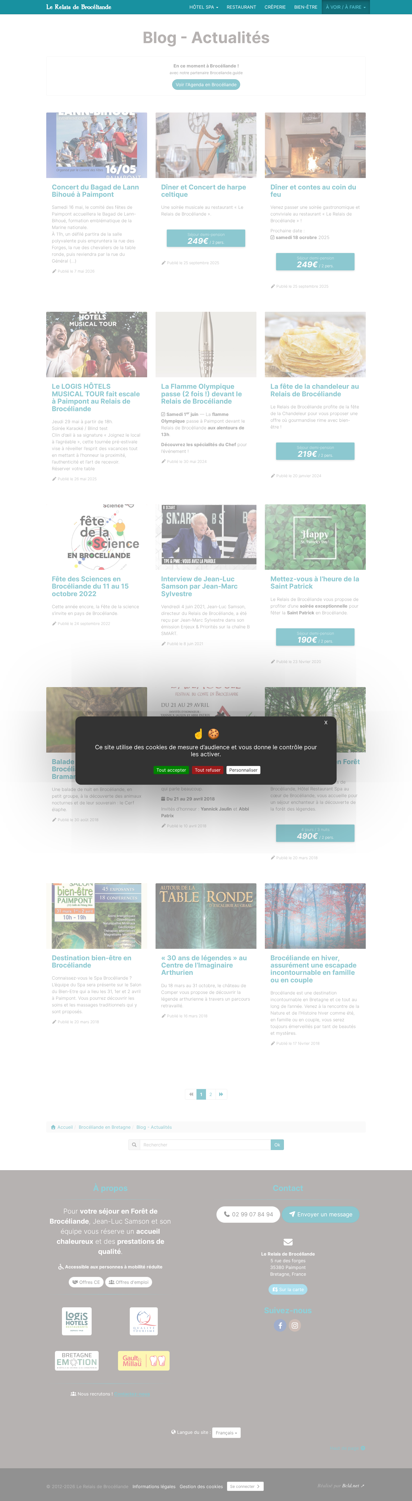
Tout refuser (208, 770)
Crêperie (275, 7)
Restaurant (241, 7)
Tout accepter (171, 770)
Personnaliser (243, 770)
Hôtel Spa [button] (202, 7)
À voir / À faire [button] (344, 7)
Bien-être (306, 7)
